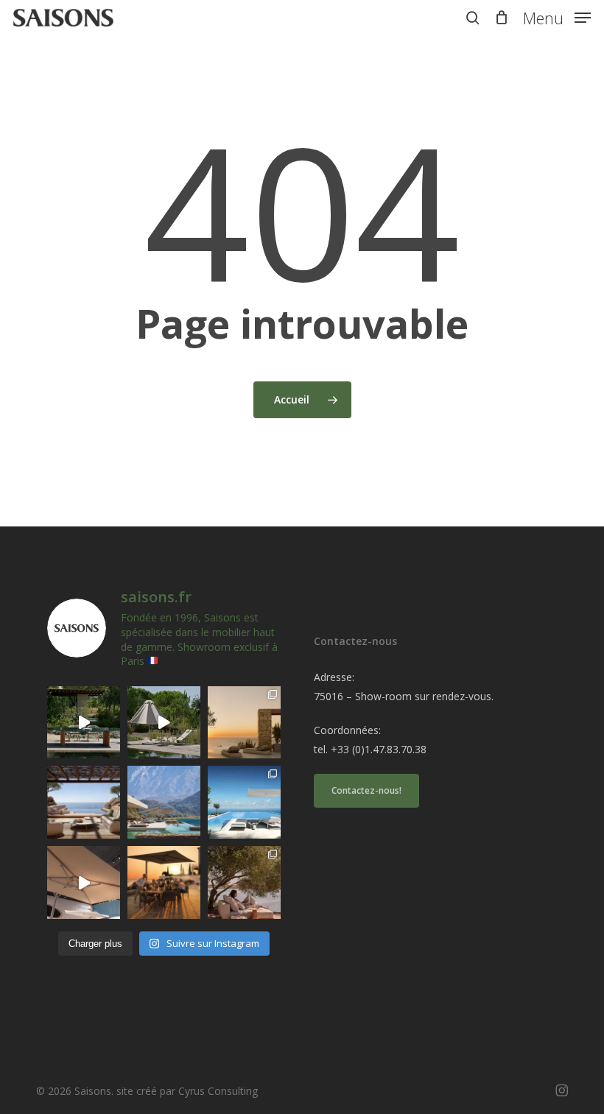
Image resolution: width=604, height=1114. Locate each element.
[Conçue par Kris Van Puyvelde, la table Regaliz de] (83, 722)
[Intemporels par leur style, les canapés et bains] (244, 722)
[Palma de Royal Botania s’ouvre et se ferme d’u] (163, 722)
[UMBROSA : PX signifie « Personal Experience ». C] (163, 802)
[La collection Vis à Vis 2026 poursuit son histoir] (244, 882)
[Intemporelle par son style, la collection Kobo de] (83, 802)
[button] (557, 16)
